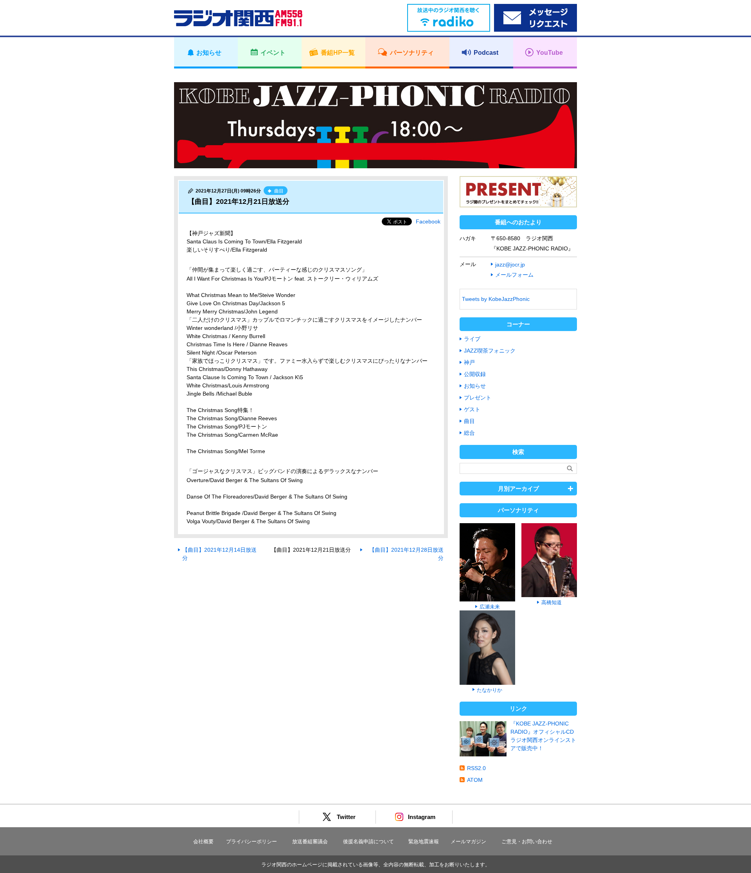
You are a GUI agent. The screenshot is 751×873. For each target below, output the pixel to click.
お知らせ (475, 386)
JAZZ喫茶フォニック (490, 350)
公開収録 (475, 374)
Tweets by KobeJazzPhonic (496, 299)
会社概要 (203, 841)
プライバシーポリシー (251, 841)
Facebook (428, 221)
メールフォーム (514, 275)
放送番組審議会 (310, 841)
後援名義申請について (368, 841)
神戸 (469, 362)
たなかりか (489, 690)
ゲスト (472, 409)
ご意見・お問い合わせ (526, 841)
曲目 (469, 421)
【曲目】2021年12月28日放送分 (406, 554)
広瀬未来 (490, 607)
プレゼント (477, 397)
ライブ (472, 339)
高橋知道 (551, 602)
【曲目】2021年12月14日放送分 (219, 554)
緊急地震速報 (423, 841)
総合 (469, 433)
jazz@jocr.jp (510, 264)
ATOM (475, 780)
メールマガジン (468, 841)
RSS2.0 (476, 768)
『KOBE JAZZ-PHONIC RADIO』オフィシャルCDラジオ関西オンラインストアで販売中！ (543, 735)
